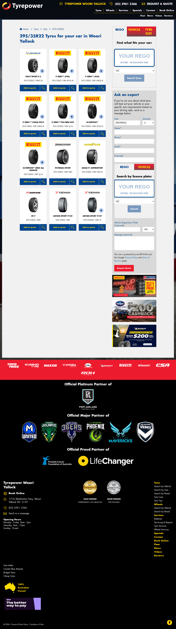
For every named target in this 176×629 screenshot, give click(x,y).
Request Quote (124, 268)
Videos (158, 15)
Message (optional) (123, 234)
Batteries (158, 518)
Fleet (142, 15)
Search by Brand (162, 493)
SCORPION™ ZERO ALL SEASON (33, 169)
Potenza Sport (63, 168)
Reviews (168, 15)
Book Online (167, 10)
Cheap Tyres (9, 576)
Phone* (117, 137)
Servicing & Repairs (163, 522)
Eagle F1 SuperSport (92, 168)
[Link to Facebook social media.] (169, 622)
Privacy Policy (131, 257)
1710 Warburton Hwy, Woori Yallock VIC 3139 (25, 500)
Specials (137, 10)
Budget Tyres (9, 572)
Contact (150, 10)
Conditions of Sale (36, 624)
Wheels (110, 10)
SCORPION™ (92, 122)
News (150, 15)
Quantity (146, 118)
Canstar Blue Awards (13, 568)
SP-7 (33, 216)
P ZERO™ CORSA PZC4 (33, 122)
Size (116, 118)
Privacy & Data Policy (19, 624)
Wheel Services (161, 529)
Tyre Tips (158, 500)
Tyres (98, 10)
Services (123, 10)
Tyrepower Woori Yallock (85, 4)
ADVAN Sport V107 (92, 216)
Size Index (8, 565)
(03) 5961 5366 (126, 4)
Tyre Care (158, 497)
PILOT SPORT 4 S (33, 76)
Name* (117, 128)
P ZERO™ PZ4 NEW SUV (63, 122)
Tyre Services (160, 526)
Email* (117, 146)
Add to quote (30, 88)
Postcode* (119, 155)
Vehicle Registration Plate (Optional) (126, 224)
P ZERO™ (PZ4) (63, 76)
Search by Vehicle (162, 486)
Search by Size (161, 489)
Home (25, 29)
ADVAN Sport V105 (62, 216)
